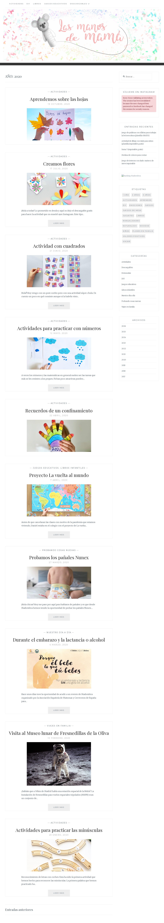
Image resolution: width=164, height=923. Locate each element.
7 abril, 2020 (59, 480)
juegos (149, 205)
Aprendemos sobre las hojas (59, 99)
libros (140, 216)
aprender (146, 200)
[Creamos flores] (48, 204)
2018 (123, 371)
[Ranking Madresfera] (131, 176)
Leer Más (61, 224)
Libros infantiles (72, 468)
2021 (123, 354)
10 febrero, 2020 (59, 738)
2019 (123, 365)
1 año (126, 195)
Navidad (145, 226)
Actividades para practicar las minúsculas (59, 830)
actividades (130, 200)
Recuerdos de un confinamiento (59, 410)
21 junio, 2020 (59, 251)
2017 (123, 377)
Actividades (16, 4)
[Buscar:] (137, 77)
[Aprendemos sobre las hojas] (48, 139)
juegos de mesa (132, 210)
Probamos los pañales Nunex (59, 557)
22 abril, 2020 (59, 415)
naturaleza (130, 226)
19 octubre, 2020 (59, 104)
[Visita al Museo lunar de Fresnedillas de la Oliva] (48, 785)
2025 (124, 332)
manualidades (131, 221)
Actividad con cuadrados (59, 246)
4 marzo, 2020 (59, 645)
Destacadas (126, 273)
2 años (136, 195)
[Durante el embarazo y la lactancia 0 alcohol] (48, 688)
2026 (124, 326)
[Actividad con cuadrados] (48, 286)
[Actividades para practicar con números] (48, 368)
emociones (135, 205)
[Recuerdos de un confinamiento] (48, 451)
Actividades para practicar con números (59, 328)
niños (126, 231)
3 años (147, 195)
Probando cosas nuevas (59, 550)
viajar (126, 241)
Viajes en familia (59, 726)
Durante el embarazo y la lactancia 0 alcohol (59, 640)
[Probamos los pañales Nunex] (48, 598)
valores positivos (134, 236)
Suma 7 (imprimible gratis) (132, 149)
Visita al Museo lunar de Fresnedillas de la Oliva (59, 733)
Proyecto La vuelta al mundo (59, 475)
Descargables (78, 4)
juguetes (128, 216)
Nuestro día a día (59, 632)
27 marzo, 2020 (59, 562)
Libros (37, 4)
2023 (124, 343)
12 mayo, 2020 (59, 333)
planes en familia (142, 231)
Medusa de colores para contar (134, 155)
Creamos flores (59, 164)
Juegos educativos (55, 4)
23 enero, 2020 (59, 835)
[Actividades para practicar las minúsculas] (48, 870)
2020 (124, 360)
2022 (124, 349)
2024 (124, 337)
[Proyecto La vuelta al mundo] (48, 515)
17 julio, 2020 (59, 168)
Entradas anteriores (19, 910)
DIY (28, 4)
